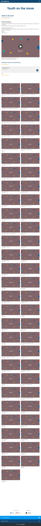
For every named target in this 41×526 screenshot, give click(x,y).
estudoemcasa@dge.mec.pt (5, 517)
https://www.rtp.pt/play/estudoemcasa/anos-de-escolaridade (28, 57)
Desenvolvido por (20, 524)
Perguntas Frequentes (4, 521)
